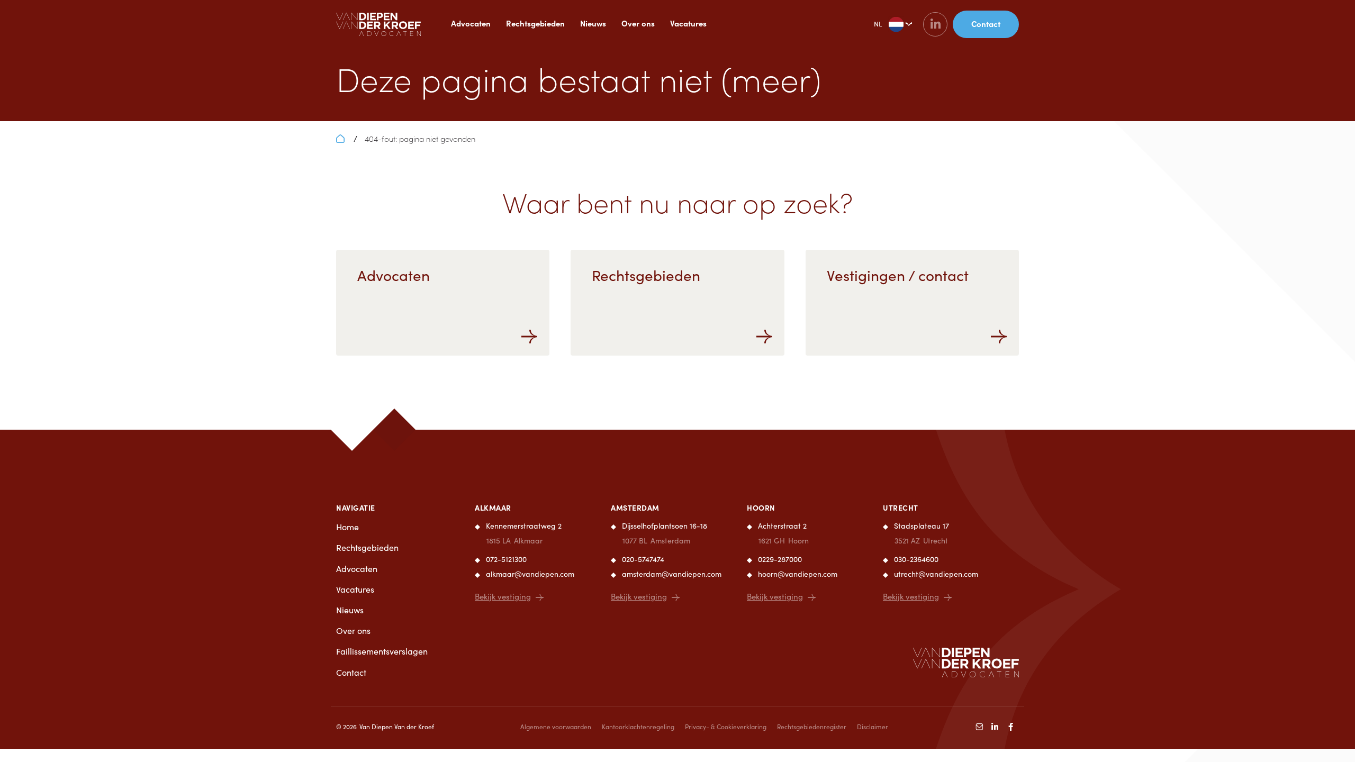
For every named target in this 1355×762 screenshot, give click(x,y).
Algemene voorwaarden (555, 726)
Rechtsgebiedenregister (811, 726)
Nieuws (593, 23)
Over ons (638, 23)
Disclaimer (872, 726)
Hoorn (761, 507)
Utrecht (900, 507)
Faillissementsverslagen (382, 651)
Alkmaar (493, 507)
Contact (351, 672)
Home (347, 526)
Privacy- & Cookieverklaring (725, 726)
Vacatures (688, 23)
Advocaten (471, 23)
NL (878, 24)
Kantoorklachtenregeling (638, 726)
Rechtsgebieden (535, 23)
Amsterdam (635, 507)
